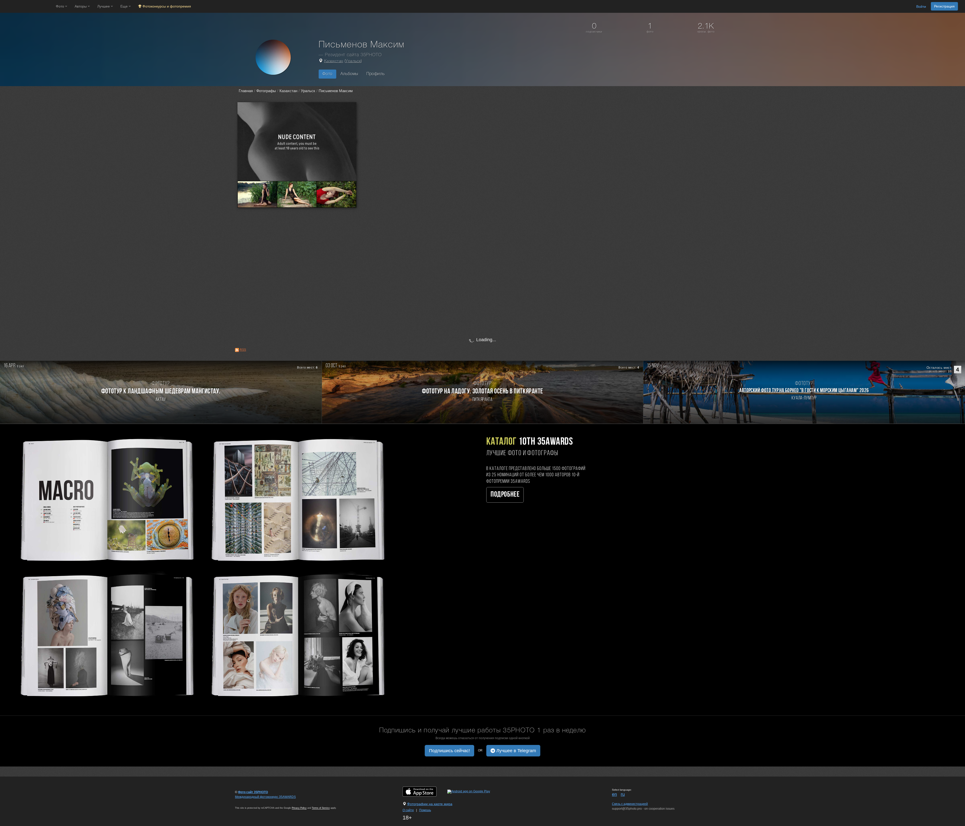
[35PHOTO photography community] (27, 6)
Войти (921, 6)
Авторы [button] (81, 6)
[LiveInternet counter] (246, 801)
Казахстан (333, 61)
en (614, 794)
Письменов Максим (336, 91)
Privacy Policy (299, 808)
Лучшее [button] (104, 6)
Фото (327, 74)
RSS (243, 349)
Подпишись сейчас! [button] (449, 750)
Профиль (375, 74)
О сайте (408, 810)
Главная (246, 91)
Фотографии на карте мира (429, 804)
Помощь (425, 810)
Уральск (353, 61)
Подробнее (505, 495)
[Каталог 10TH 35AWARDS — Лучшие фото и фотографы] (201, 566)
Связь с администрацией (630, 804)
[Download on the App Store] (425, 791)
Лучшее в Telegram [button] (515, 750)
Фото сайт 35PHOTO (253, 792)
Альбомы (349, 74)
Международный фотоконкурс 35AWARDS (265, 797)
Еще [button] (124, 6)
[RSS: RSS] (237, 350)
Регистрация (944, 6)
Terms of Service (321, 808)
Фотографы (266, 91)
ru (623, 794)
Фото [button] (60, 6)
